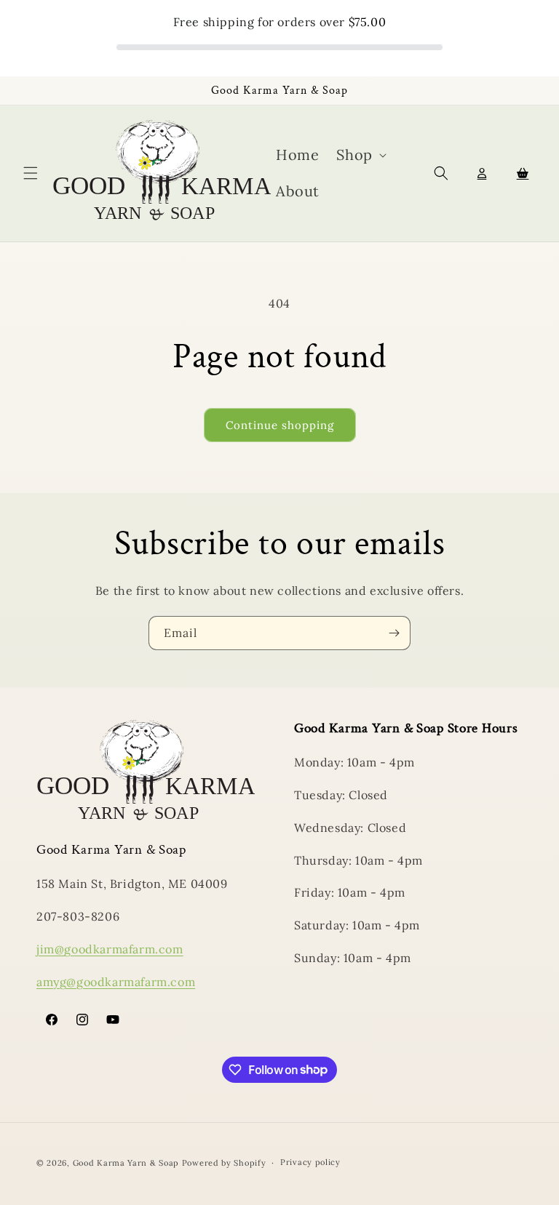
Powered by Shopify (224, 1163)
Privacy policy (310, 1162)
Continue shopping (280, 425)
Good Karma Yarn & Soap (127, 1163)
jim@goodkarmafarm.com (109, 949)
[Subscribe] (394, 633)
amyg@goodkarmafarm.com (115, 981)
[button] (31, 173)
